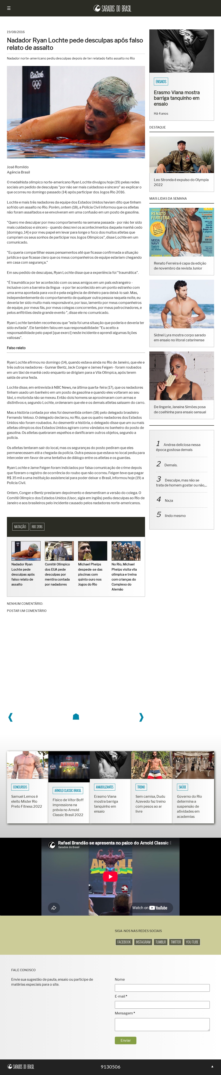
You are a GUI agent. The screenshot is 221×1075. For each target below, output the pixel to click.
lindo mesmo (175, 521)
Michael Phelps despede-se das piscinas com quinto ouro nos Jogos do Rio (90, 574)
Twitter (176, 942)
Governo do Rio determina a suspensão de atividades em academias (189, 806)
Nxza (169, 506)
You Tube (192, 942)
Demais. (170, 471)
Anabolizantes (104, 787)
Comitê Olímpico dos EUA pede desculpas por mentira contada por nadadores (57, 574)
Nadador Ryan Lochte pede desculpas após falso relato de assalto (23, 574)
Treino (141, 787)
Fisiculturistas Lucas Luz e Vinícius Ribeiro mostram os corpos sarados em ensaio (180, 101)
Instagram (143, 942)
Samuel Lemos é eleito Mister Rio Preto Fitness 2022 (26, 801)
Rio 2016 (37, 526)
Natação (20, 526)
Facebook (124, 942)
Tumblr (161, 942)
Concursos (20, 787)
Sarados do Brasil (168, 81)
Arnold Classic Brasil (68, 790)
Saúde (182, 787)
